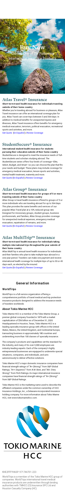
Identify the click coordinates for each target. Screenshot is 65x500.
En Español (19, 133)
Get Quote (7, 133)
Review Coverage (35, 133)
